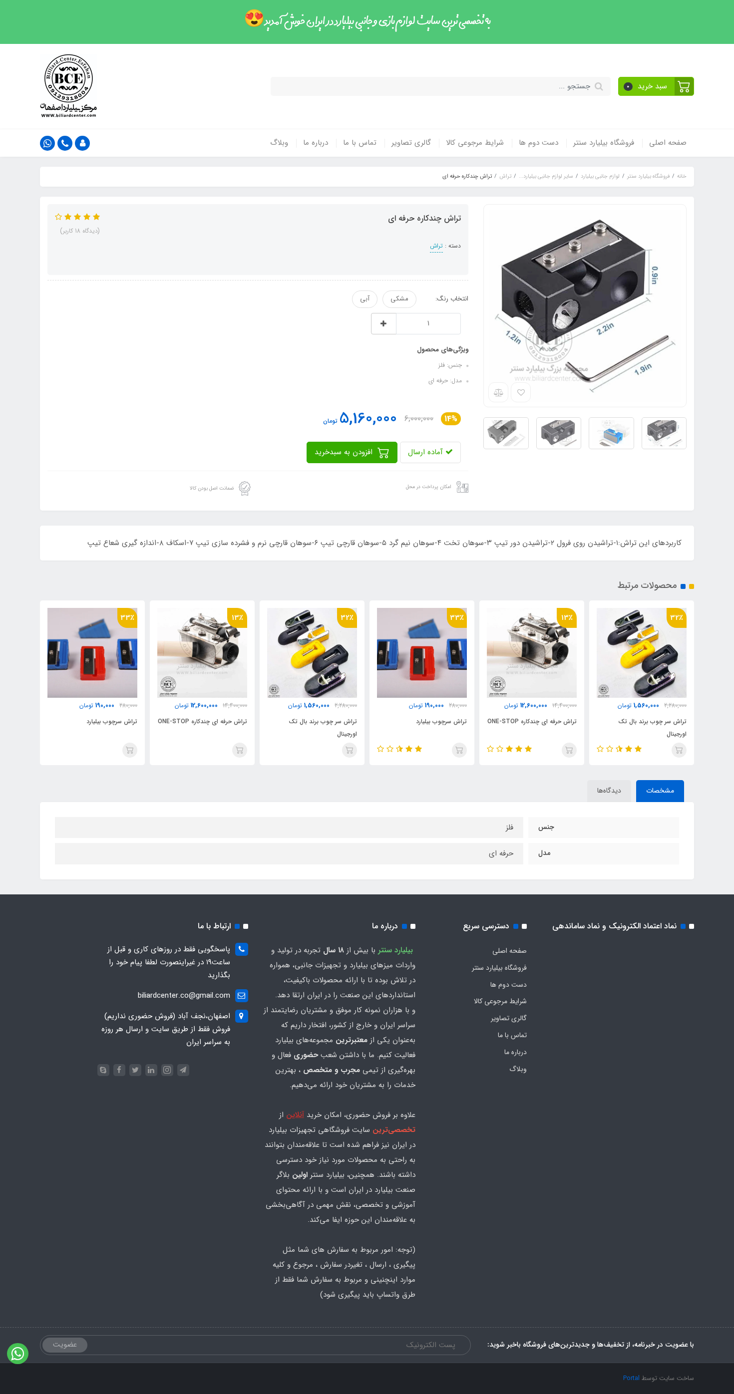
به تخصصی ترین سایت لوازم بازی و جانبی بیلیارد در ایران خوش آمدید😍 (367, 21)
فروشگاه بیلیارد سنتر (603, 143)
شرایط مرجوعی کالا (475, 143)
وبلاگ (279, 143)
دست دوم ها (538, 143)
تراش (436, 246)
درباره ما (315, 143)
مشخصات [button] (660, 790)
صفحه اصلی (668, 143)
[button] (656, 86)
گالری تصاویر (411, 143)
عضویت (65, 1345)
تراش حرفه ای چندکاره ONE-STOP (532, 721)
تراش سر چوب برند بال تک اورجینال (652, 728)
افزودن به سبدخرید (345, 452)
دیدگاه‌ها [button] (609, 790)
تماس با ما (359, 143)
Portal (631, 1378)
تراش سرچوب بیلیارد (441, 721)
